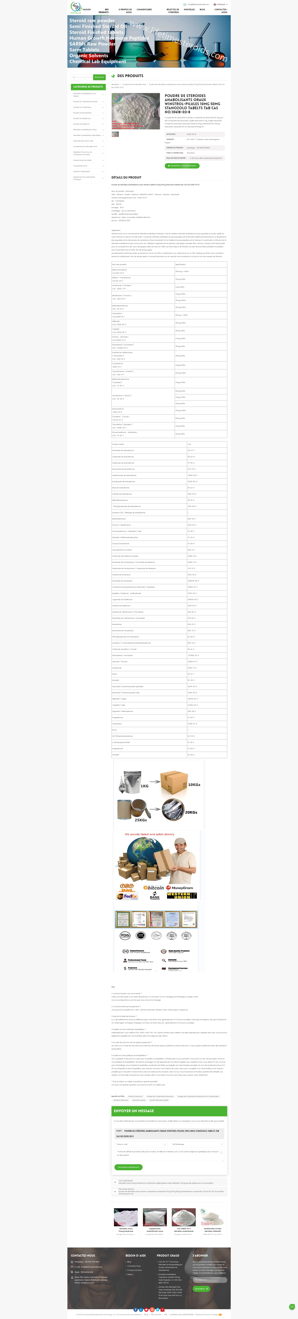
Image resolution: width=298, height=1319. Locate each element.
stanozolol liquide (139, 1100)
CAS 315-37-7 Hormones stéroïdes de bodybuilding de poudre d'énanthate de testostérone (170, 1266)
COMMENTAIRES (144, 10)
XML (165, 1314)
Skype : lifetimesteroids (84, 1272)
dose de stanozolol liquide (159, 1100)
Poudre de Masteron (81, 124)
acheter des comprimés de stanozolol (160, 1096)
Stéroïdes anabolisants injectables (87, 135)
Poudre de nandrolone (82, 113)
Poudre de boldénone (82, 118)
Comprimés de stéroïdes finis (85, 146)
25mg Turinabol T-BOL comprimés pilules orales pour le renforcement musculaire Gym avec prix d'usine (155, 1230)
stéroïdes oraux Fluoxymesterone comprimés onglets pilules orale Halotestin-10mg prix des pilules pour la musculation (213, 1230)
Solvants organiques (81, 171)
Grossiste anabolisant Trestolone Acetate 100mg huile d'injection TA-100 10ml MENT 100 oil (170, 1278)
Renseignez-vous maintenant (183, 165)
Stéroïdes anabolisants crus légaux (84, 94)
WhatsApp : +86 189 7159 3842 (87, 1262)
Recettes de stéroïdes (173, 11)
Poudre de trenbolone (82, 107)
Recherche (99, 77)
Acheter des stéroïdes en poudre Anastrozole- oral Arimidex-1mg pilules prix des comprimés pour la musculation (126, 1230)
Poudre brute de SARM (82, 160)
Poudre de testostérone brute (85, 101)
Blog (202, 10)
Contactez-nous (221, 11)
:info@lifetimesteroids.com (198, 4)
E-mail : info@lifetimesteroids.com (88, 1267)
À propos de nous (125, 11)
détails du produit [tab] (126, 178)
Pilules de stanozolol (135, 1096)
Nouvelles (189, 10)
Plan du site (156, 1314)
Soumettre (200, 1288)
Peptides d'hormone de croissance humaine (82, 153)
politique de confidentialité (181, 1314)
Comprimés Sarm (80, 166)
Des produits (104, 11)
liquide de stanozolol (120, 1100)
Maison (87, 10)
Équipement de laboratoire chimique (84, 178)
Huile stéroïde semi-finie (83, 141)
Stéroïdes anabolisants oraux (85, 129)
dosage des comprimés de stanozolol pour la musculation (198, 1096)
